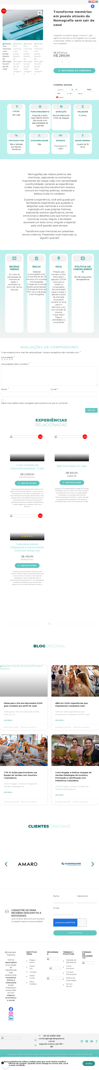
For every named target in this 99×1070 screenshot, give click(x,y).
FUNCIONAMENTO (40, 111)
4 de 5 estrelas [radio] (9, 359)
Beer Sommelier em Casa (72, 466)
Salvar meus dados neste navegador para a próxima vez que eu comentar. (34, 403)
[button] (40, 13)
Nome (5, 389)
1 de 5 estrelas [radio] (2, 359)
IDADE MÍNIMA (82, 140)
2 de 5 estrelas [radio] (5, 359)
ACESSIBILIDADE (39, 140)
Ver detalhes (28, 483)
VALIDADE (82, 111)
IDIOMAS (60, 140)
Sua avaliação (8, 357)
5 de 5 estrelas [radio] (12, 359)
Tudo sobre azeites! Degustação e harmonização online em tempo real (27, 547)
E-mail (54, 389)
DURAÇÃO (61, 111)
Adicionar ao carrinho (76, 70)
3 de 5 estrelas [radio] (7, 359)
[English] (90, 1)
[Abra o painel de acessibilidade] (92, 6)
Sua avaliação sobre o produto (15, 364)
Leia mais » (8, 720)
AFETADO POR (16, 140)
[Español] (93, 1)
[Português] (96, 1)
